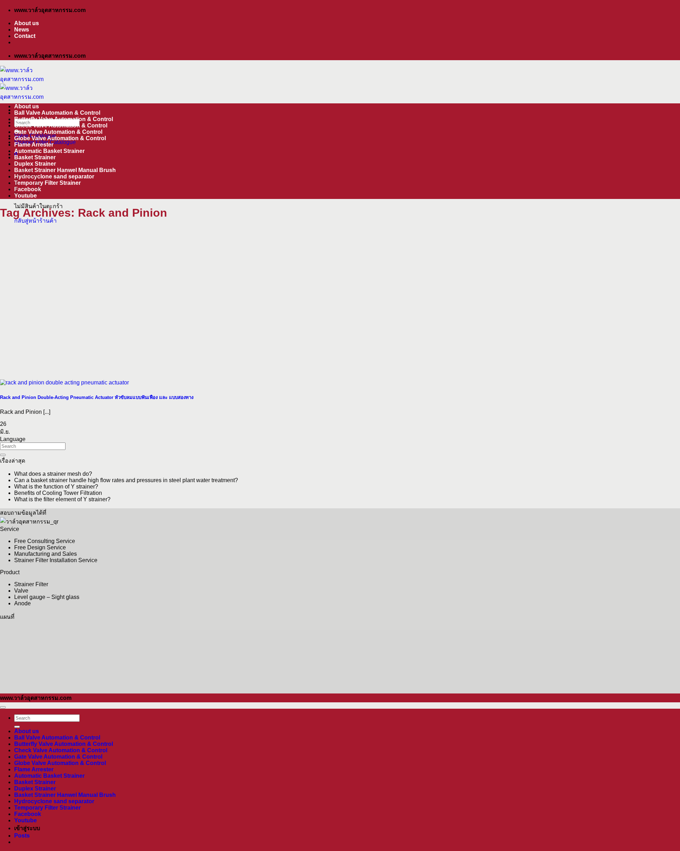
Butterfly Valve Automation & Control (63, 119)
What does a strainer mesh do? (53, 474)
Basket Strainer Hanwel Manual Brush (65, 170)
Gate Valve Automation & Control (58, 132)
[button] (22, 836)
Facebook (27, 814)
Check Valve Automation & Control (60, 125)
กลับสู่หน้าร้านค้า (35, 221)
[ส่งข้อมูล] (3, 455)
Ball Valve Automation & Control (57, 113)
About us (26, 23)
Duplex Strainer (35, 164)
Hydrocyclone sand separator (54, 176)
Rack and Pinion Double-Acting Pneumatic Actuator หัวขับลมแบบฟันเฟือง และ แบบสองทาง (96, 397)
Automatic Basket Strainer (49, 151)
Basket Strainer (35, 157)
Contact (24, 36)
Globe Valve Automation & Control (60, 138)
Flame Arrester (33, 145)
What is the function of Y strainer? (56, 487)
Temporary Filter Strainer (47, 183)
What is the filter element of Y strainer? (62, 499)
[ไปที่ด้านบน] (3, 707)
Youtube (25, 196)
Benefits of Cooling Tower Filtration (58, 493)
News (21, 30)
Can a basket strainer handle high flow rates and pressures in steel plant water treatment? (126, 480)
